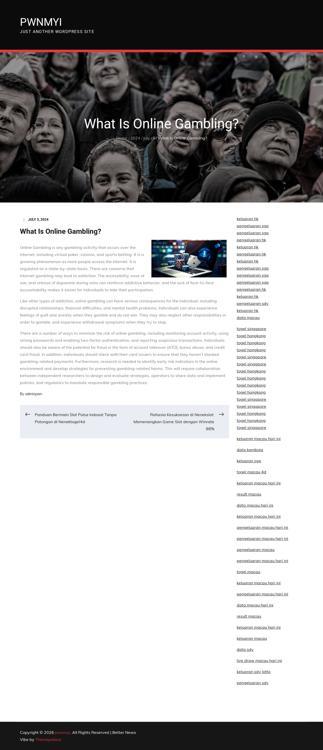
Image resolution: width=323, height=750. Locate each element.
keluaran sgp (249, 460)
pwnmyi (41, 22)
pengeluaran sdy (252, 682)
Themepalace (48, 739)
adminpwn (33, 394)
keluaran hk (247, 218)
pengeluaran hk (251, 239)
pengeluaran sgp (253, 225)
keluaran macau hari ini (259, 582)
